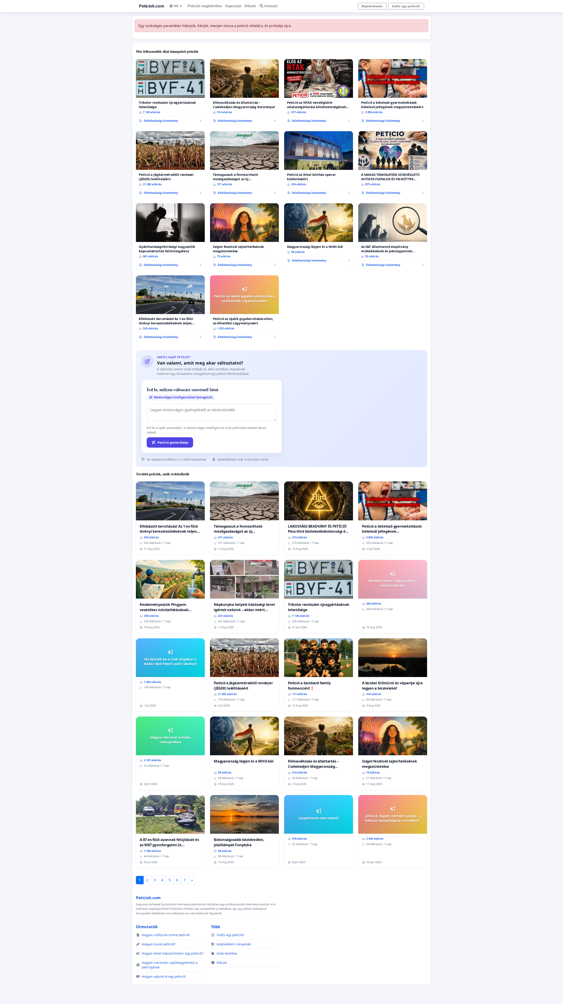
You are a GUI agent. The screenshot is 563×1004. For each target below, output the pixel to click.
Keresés (271, 6)
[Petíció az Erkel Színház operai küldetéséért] (318, 164)
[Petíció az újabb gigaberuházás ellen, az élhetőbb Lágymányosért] (244, 308)
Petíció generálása (172, 442)
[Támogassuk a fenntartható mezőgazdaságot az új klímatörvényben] (244, 164)
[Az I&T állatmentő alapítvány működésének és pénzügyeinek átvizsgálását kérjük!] (392, 236)
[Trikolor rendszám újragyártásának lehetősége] (170, 92)
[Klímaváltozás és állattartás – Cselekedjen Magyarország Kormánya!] (244, 92)
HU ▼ (178, 6)
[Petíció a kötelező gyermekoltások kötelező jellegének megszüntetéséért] (392, 92)
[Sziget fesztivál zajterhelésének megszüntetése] (244, 236)
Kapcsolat (233, 6)
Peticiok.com (151, 6)
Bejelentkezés (372, 6)
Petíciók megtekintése (205, 6)
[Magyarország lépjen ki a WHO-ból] (318, 234)
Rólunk (250, 6)
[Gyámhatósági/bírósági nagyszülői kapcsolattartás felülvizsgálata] (170, 236)
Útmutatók (147, 926)
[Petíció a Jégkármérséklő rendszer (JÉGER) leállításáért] (170, 164)
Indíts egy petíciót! (406, 6)
